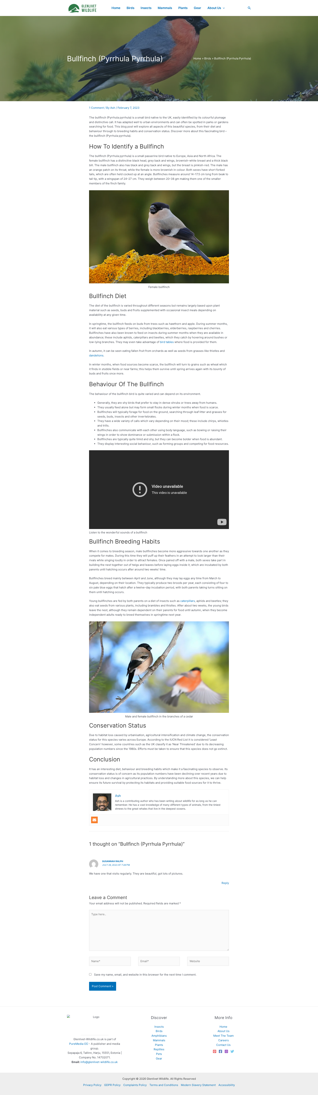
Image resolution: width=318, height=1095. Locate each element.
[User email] (94, 820)
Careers (223, 1040)
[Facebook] (220, 1051)
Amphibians (159, 1035)
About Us (223, 1031)
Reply (225, 883)
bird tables (167, 342)
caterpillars (187, 601)
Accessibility (226, 1085)
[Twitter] (232, 1051)
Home (223, 1026)
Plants (159, 1045)
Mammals (159, 1040)
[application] (223, 7)
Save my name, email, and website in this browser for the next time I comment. (145, 974)
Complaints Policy (135, 1085)
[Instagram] (226, 1051)
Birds (159, 1031)
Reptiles (159, 1049)
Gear (159, 1058)
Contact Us (223, 1045)
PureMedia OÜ (78, 1044)
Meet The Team (223, 1035)
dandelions (96, 355)
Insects (159, 1026)
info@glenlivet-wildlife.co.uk (99, 1062)
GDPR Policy (112, 1085)
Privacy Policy (92, 1085)
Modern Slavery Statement (198, 1085)
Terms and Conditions (163, 1085)
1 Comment (96, 107)
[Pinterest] (214, 1051)
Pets (159, 1054)
